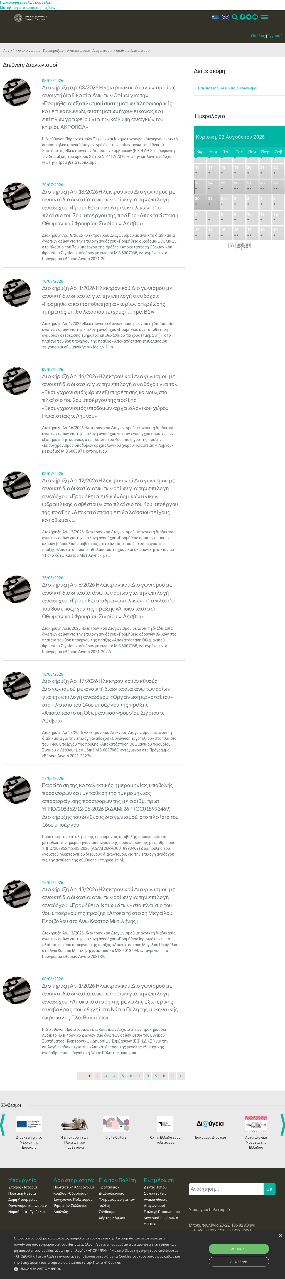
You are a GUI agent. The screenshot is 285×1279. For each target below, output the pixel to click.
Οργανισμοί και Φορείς (27, 1206)
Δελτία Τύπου (155, 1187)
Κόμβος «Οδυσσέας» (70, 1193)
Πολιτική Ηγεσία (22, 1193)
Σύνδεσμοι (108, 1212)
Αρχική (8, 51)
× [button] (280, 1236)
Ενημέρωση (159, 1180)
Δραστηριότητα (73, 1180)
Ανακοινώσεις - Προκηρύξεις (41, 51)
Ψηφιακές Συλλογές (70, 1206)
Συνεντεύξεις (155, 1193)
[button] (97, 1269)
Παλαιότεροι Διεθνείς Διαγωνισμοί (227, 88)
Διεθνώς (60, 1212)
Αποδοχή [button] (239, 1249)
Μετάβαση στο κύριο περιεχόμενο (29, 8)
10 (164, 1076)
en (224, 17)
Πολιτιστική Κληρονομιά (73, 1187)
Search (234, 17)
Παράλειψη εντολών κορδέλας (26, 2)
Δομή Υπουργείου (23, 1199)
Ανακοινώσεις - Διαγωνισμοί (89, 51)
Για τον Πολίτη (117, 1180)
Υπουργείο (22, 1180)
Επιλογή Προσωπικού (162, 1212)
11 (173, 1076)
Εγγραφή (275, 36)
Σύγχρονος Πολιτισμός (73, 1199)
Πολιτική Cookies (107, 1262)
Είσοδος (258, 36)
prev (3, 1125)
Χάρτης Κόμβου (112, 1218)
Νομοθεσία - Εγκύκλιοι (27, 1212)
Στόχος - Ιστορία (22, 1187)
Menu (263, 17)
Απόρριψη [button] (238, 1262)
